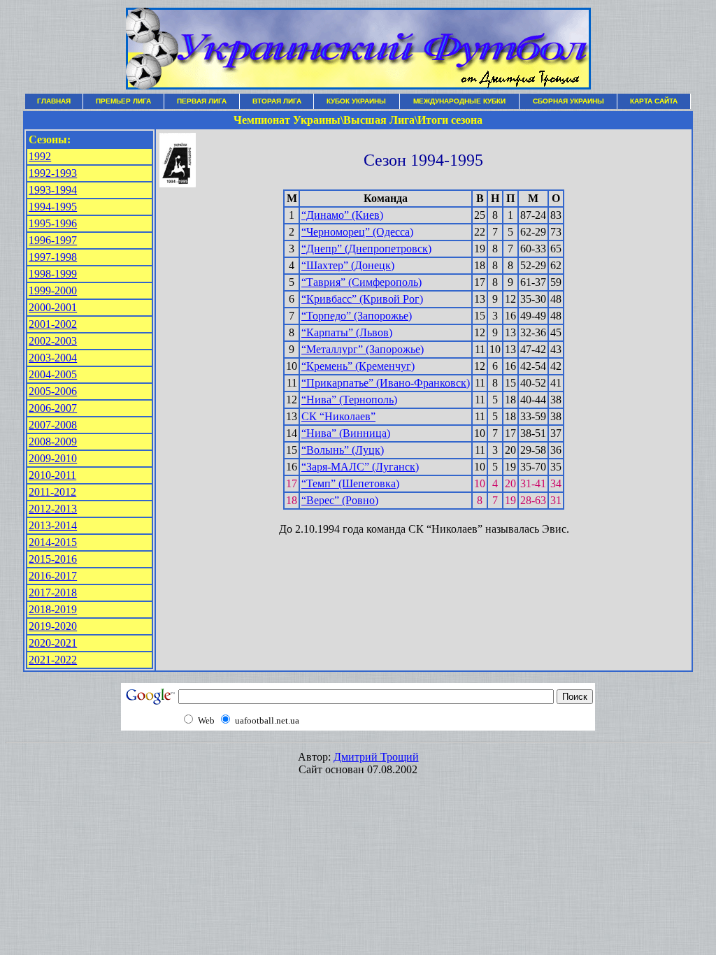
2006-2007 (53, 408)
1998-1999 (53, 274)
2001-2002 (53, 324)
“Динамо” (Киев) (342, 215)
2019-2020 (53, 626)
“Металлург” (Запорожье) (362, 349)
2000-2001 (53, 307)
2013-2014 (53, 525)
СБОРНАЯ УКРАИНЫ (568, 101)
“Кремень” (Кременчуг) (358, 366)
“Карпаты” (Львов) (346, 332)
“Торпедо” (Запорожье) (356, 316)
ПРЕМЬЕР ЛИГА (123, 101)
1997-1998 (53, 257)
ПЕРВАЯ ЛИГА (202, 101)
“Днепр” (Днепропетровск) (366, 248)
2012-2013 (53, 509)
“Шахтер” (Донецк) (347, 265)
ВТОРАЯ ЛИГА (276, 101)
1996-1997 (53, 240)
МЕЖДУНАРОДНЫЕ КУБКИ (459, 101)
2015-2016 (53, 559)
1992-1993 (53, 173)
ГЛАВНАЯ (54, 101)
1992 (40, 156)
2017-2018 (53, 592)
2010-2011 (52, 475)
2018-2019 (53, 609)
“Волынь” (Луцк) (342, 450)
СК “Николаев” (338, 416)
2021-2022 (53, 660)
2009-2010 (53, 458)
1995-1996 (53, 223)
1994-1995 (53, 207)
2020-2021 (53, 643)
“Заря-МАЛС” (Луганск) (360, 467)
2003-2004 (53, 358)
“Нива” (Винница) (345, 433)
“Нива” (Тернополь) (349, 399)
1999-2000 (53, 290)
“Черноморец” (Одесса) (357, 232)
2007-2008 (53, 425)
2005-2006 (53, 391)
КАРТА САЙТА (654, 101)
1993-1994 (53, 190)
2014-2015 (53, 542)
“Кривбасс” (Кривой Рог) (362, 299)
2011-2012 (52, 492)
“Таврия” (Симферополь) (361, 282)
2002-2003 (53, 341)
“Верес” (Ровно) (339, 500)
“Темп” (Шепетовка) (350, 483)
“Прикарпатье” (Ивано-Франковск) (385, 383)
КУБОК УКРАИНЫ (356, 101)
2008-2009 (53, 441)
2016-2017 (53, 576)
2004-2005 (53, 374)
